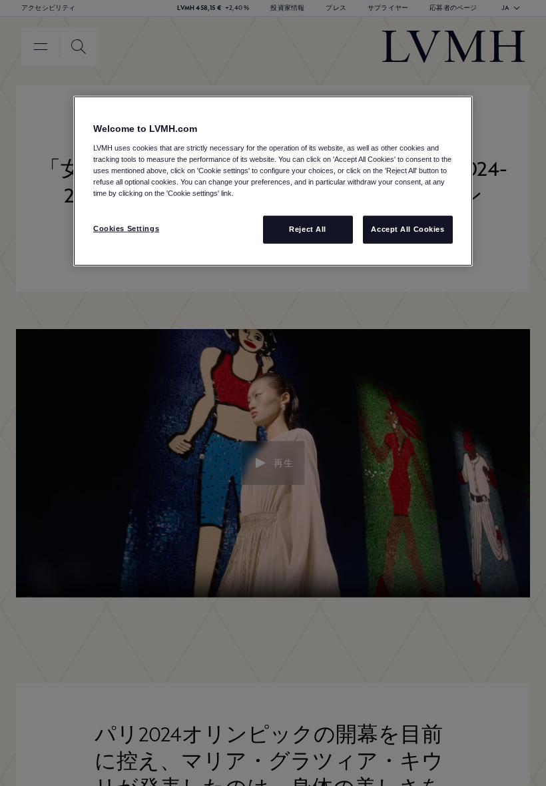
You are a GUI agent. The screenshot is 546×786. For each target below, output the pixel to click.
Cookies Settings (126, 228)
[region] (273, 181)
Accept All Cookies (407, 229)
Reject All (307, 229)
